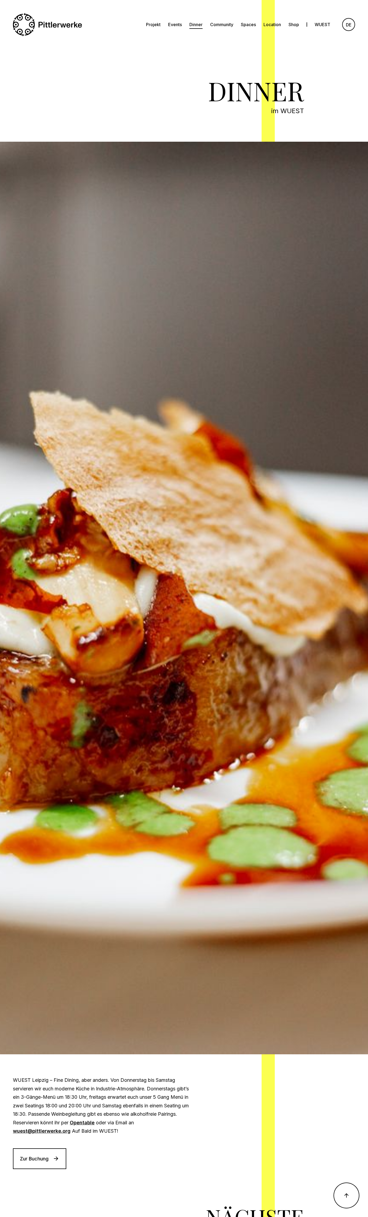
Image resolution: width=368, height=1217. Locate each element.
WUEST (322, 24)
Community (221, 24)
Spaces (248, 24)
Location (272, 24)
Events (175, 24)
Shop (294, 24)
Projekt (153, 24)
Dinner (196, 24)
